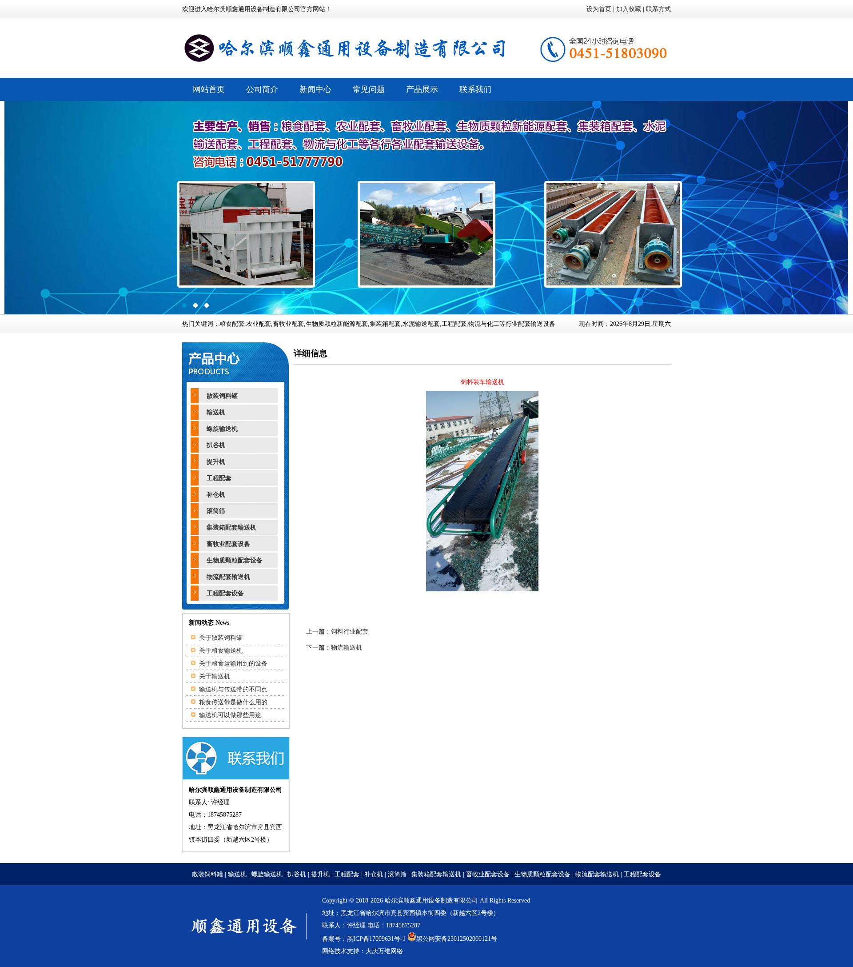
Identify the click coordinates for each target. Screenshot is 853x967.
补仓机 (216, 494)
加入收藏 (628, 9)
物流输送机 (346, 647)
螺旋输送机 (222, 428)
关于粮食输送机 (221, 650)
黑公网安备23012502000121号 (456, 938)
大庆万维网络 (384, 951)
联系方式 (658, 9)
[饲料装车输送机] (482, 589)
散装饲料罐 (222, 396)
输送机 (216, 412)
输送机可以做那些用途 (230, 715)
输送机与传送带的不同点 (233, 689)
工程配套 (219, 478)
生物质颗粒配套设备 (235, 560)
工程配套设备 (225, 593)
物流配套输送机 (228, 577)
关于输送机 (214, 676)
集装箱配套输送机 (231, 527)
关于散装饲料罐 (221, 637)
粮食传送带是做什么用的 (233, 702)
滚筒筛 (216, 511)
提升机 (216, 461)
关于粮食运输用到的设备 (233, 663)
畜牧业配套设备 (228, 544)
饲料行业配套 (349, 631)
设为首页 (598, 9)
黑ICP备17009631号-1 (376, 938)
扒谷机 (216, 445)
